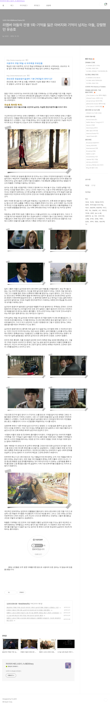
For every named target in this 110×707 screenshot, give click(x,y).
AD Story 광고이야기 (92, 162)
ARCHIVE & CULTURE (92, 110)
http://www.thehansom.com (16, 76)
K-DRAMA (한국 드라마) (93, 65)
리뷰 (95, 216)
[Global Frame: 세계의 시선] (94, 98)
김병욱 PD (88, 216)
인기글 (93, 185)
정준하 (87, 205)
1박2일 (87, 213)
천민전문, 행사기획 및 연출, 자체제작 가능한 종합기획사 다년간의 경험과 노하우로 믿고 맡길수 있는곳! (31, 83)
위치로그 (37, 5)
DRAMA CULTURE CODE (94, 113)
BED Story (89, 59)
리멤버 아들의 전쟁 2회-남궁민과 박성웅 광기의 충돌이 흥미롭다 (28, 610)
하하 (86, 210)
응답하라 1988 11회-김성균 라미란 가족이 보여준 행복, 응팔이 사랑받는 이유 (33, 607)
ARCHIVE (88, 140)
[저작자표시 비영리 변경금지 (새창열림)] (29, 592)
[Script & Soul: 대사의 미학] (94, 101)
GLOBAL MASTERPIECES (94, 80)
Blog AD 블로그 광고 (92, 168)
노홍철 (87, 219)
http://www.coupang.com (15, 60)
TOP (105, 700)
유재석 (92, 221)
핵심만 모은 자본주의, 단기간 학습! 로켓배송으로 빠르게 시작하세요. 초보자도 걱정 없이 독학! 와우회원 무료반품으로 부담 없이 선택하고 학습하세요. (38, 67)
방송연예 (94, 210)
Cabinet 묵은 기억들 (92, 159)
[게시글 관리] (14, 592)
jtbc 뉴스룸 (98, 213)
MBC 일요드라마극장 (92, 131)
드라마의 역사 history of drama (95, 87)
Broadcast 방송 (90, 151)
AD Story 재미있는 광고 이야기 (94, 165)
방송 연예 (102, 221)
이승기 (87, 207)
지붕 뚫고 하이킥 (99, 202)
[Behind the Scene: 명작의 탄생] (95, 104)
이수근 (104, 207)
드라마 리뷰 (101, 216)
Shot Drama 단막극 (92, 128)
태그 (12, 5)
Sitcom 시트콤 (90, 125)
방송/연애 (99, 207)
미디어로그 (24, 5)
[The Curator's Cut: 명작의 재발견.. (96, 95)
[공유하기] (11, 592)
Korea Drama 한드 (24, 603)
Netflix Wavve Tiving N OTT (95, 122)
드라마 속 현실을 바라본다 (13, 671)
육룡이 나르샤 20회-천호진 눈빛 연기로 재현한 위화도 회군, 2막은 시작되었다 (33, 613)
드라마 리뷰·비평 (12, 603)
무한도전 (104, 210)
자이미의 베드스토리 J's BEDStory (12, 1)
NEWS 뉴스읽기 (90, 154)
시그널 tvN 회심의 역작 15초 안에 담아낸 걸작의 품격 (25, 615)
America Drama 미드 (92, 133)
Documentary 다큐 (92, 156)
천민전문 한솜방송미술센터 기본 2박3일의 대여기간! (29, 79)
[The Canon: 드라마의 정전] (94, 106)
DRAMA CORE (90, 62)
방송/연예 (92, 207)
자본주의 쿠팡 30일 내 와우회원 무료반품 (25, 63)
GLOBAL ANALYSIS (92, 68)
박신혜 (92, 202)
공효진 (92, 213)
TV (86, 224)
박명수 (101, 219)
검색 (100, 4)
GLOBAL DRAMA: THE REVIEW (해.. (97, 71)
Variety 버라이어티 (91, 145)
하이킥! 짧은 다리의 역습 (96, 205)
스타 (99, 210)
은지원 (92, 219)
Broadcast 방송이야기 (92, 143)
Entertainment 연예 (92, 148)
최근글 (87, 185)
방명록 (48, 5)
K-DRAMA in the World (93, 77)
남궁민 (87, 221)
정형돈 (96, 221)
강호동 (96, 219)
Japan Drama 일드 (91, 136)
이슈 (90, 210)
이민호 (87, 202)
